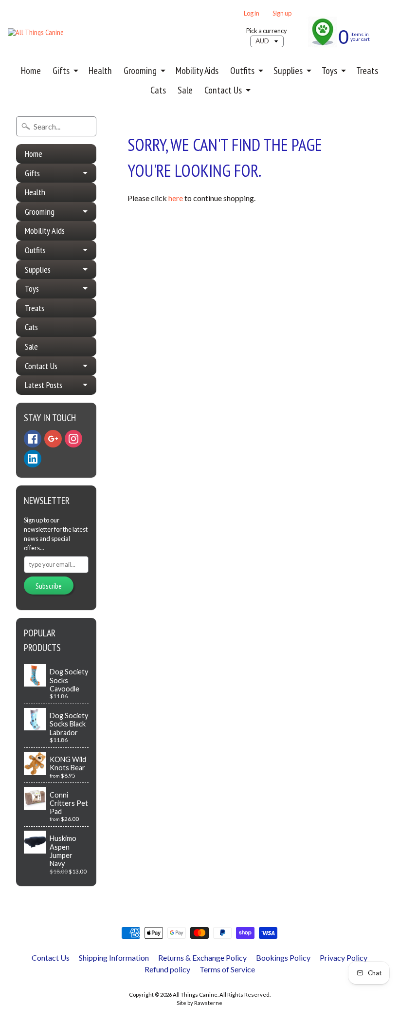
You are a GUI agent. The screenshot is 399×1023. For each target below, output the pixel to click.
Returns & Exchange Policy (202, 957)
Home (31, 70)
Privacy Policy (343, 957)
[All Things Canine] (36, 32)
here (175, 198)
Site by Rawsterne (199, 1003)
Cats (158, 90)
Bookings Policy (283, 957)
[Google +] (53, 438)
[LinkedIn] (32, 458)
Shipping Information (114, 957)
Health (100, 70)
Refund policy (167, 969)
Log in (251, 13)
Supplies (288, 70)
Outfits (242, 70)
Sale (185, 90)
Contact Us (223, 90)
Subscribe (49, 586)
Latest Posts (43, 385)
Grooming (140, 70)
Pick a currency (266, 31)
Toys (329, 70)
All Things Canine (195, 994)
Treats (367, 70)
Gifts (61, 70)
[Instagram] (73, 438)
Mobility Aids (197, 70)
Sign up (281, 13)
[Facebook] (32, 438)
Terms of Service (227, 969)
